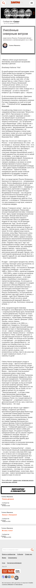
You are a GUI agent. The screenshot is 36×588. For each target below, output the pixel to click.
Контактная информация (14, 563)
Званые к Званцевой (9, 515)
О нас (3, 563)
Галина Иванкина (14, 45)
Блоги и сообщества (8, 554)
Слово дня (28, 554)
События (20, 554)
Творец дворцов (8, 499)
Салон (16, 21)
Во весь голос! (7, 530)
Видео (4, 557)
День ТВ (4, 566)
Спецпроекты (12, 557)
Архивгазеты (18, 571)
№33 (10, 571)
